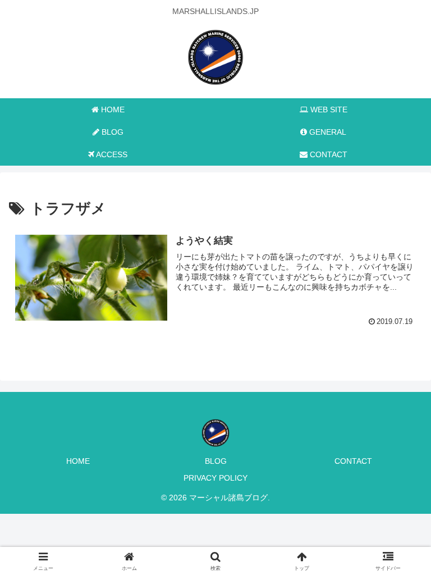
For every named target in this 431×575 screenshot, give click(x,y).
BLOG (216, 461)
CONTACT (353, 461)
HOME (78, 461)
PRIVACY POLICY (215, 477)
